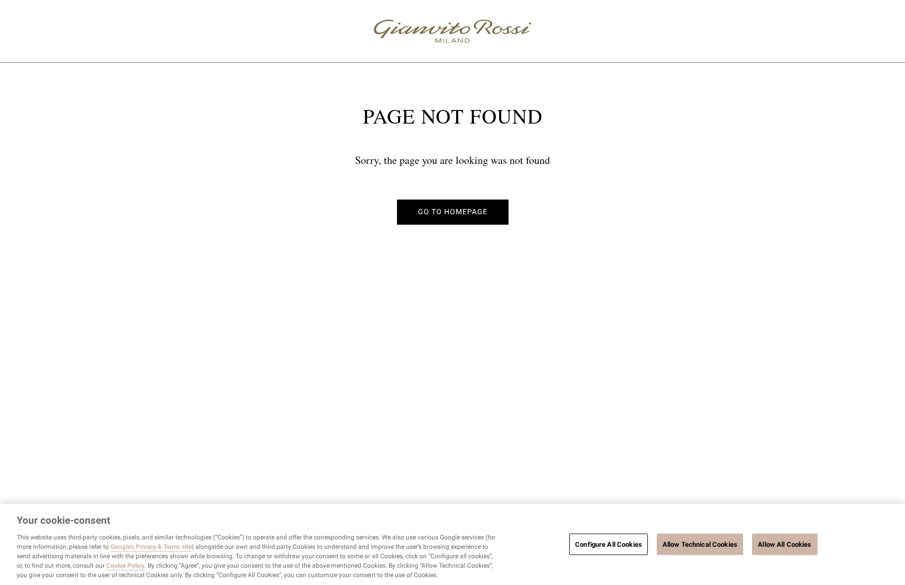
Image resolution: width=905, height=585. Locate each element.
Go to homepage (453, 211)
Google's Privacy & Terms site (151, 546)
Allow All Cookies (784, 544)
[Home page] (452, 31)
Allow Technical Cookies (700, 544)
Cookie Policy (125, 565)
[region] (452, 544)
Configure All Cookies (608, 544)
